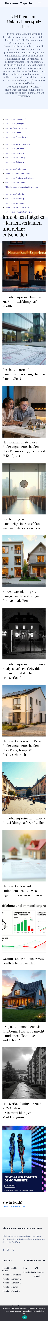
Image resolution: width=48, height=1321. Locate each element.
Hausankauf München (14, 203)
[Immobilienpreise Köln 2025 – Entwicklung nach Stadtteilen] (24, 788)
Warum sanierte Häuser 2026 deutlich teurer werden (23, 961)
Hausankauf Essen (13, 133)
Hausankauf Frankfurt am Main (18, 212)
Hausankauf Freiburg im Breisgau (19, 178)
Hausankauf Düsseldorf (15, 119)
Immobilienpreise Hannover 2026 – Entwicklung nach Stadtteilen (22, 301)
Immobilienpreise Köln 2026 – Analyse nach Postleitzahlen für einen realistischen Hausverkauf (24, 671)
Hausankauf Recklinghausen (17, 144)
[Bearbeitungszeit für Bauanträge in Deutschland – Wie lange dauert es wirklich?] (24, 488)
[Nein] (45, 1313)
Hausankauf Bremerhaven (16, 137)
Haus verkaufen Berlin (14, 194)
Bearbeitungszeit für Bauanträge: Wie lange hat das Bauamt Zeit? (23, 374)
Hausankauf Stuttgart (14, 124)
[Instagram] (8, 1250)
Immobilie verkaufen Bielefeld (18, 173)
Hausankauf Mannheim (15, 182)
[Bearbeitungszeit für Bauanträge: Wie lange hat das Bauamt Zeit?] (24, 339)
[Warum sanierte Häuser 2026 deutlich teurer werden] (24, 928)
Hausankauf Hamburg (14, 153)
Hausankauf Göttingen (14, 149)
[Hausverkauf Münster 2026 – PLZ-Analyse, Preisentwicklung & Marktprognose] (24, 1073)
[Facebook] (3, 1250)
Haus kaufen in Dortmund (16, 128)
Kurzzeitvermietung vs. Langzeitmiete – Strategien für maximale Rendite (22, 596)
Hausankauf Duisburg (14, 162)
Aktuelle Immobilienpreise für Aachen (21, 187)
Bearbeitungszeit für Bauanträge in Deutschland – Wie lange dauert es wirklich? (23, 523)
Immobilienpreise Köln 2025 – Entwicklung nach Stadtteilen (23, 820)
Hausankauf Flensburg (15, 157)
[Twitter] (12, 1250)
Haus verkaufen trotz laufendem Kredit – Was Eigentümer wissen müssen (22, 890)
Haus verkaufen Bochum (15, 169)
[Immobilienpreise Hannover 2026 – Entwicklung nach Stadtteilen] (24, 266)
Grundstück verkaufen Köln (17, 207)
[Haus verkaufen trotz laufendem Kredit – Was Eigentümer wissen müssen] (24, 855)
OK (25, 1317)
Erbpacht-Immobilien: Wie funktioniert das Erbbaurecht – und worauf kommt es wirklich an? (23, 1033)
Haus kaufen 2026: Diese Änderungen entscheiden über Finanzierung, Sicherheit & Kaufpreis (23, 449)
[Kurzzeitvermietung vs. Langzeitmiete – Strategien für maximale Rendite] (24, 561)
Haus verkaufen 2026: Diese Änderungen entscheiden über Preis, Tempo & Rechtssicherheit (22, 748)
